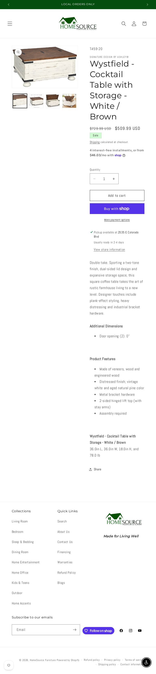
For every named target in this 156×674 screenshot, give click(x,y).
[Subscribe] (75, 629)
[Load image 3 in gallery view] (53, 101)
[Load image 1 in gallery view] (20, 101)
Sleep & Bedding (23, 542)
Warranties (65, 562)
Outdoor (17, 593)
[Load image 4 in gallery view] (69, 101)
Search (62, 521)
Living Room (20, 521)
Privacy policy (112, 660)
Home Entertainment (26, 562)
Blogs (61, 583)
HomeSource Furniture (43, 660)
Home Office (20, 572)
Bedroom (17, 532)
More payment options (117, 220)
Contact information (132, 664)
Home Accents (21, 603)
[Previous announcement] (8, 4)
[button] (10, 24)
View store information (109, 249)
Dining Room (20, 552)
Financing (63, 552)
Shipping (95, 142)
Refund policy (92, 660)
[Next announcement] (147, 4)
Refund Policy (66, 572)
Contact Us (65, 542)
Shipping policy (107, 664)
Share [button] (97, 469)
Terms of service (134, 660)
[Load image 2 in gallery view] (36, 101)
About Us (63, 532)
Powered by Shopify (68, 660)
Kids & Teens (20, 583)
